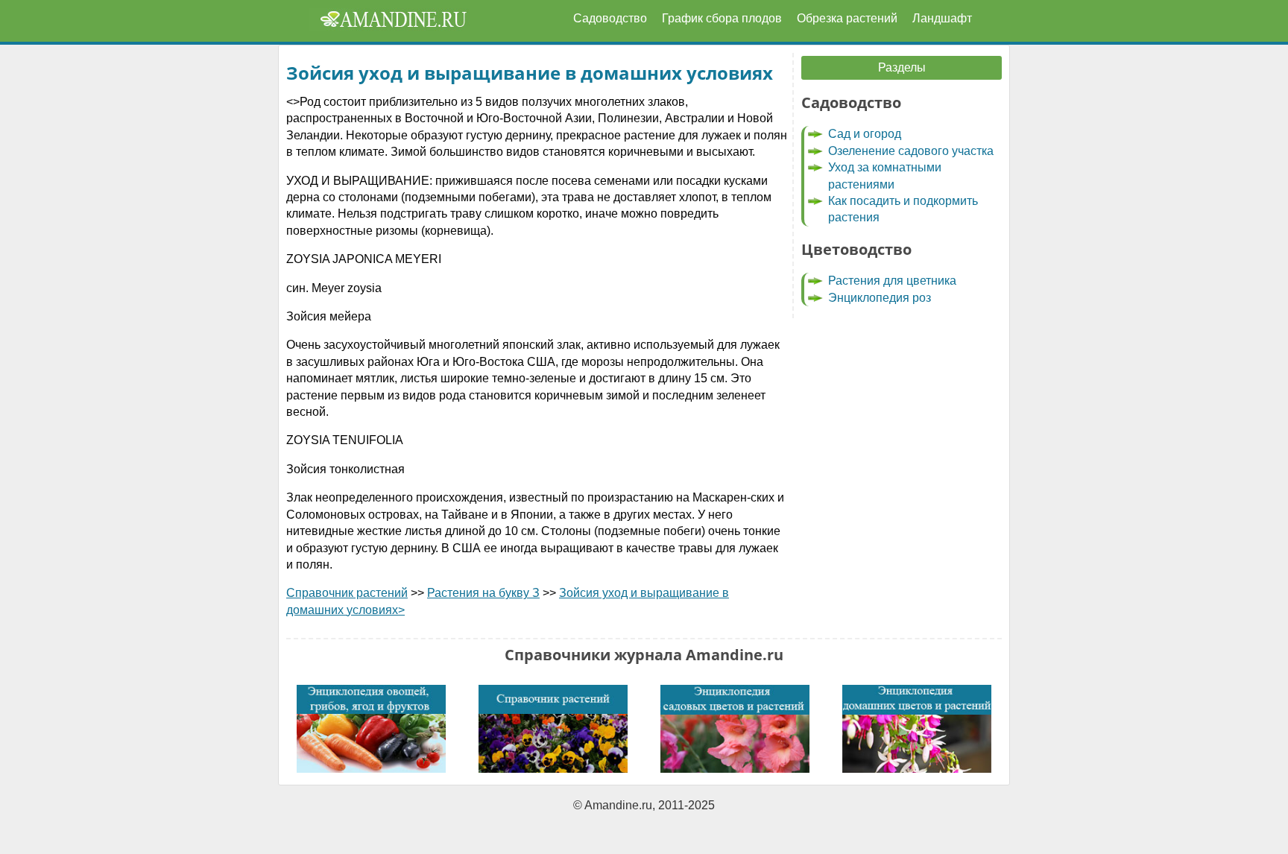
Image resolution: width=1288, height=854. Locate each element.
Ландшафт (942, 18)
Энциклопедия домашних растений (917, 728)
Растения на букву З (483, 592)
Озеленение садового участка (911, 151)
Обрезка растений (847, 18)
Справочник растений (347, 592)
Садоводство (610, 18)
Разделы (902, 67)
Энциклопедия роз (879, 297)
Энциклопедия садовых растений (735, 728)
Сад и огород (864, 133)
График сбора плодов (722, 18)
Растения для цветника (892, 280)
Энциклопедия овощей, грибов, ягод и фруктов (371, 728)
